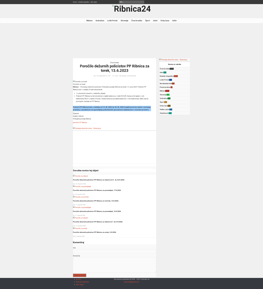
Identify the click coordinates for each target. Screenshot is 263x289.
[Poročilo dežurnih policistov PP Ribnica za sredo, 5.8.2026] (80, 228)
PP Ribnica (83, 122)
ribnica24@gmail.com (131, 282)
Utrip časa (164, 20)
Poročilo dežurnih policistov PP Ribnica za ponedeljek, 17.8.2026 (97, 190)
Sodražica (100, 20)
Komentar (76, 256)
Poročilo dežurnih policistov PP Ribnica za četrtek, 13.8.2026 (95, 201)
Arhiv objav (94, 2)
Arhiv (174, 20)
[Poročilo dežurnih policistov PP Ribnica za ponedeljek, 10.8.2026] (82, 207)
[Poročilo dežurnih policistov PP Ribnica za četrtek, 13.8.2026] (81, 197)
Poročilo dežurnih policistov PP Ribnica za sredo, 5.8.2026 (94, 232)
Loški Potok (112, 20)
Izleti (155, 20)
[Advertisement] (131, 40)
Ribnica (89, 20)
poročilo (76, 122)
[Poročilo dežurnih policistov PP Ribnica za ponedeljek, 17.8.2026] (82, 186)
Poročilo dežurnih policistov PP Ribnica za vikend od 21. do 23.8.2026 (98, 180)
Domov (75, 2)
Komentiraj (132, 76)
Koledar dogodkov (83, 2)
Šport (147, 20)
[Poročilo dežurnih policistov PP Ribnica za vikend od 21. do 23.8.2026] (80, 176)
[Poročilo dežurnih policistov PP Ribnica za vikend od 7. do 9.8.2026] (80, 218)
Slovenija (124, 20)
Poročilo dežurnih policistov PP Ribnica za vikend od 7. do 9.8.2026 (98, 222)
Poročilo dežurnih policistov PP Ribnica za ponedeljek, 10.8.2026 (97, 211)
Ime (74, 248)
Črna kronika (136, 20)
